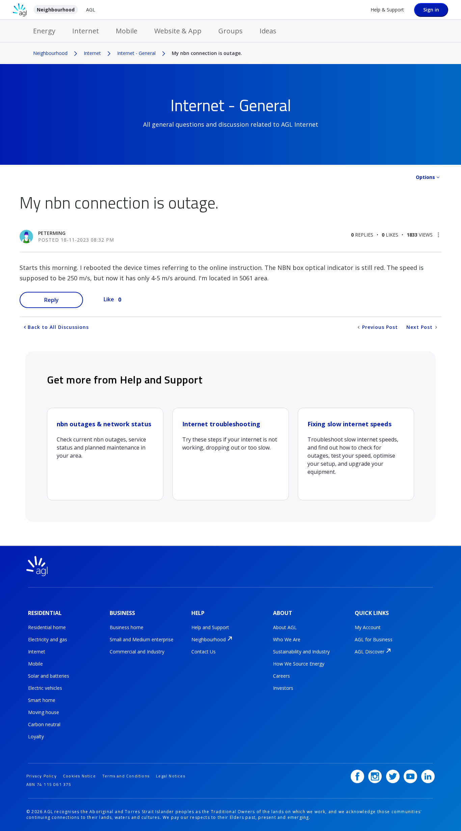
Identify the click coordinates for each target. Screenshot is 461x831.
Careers (281, 676)
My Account (368, 627)
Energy (44, 30)
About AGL (285, 627)
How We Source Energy (298, 663)
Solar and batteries (48, 676)
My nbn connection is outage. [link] (207, 53)
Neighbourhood (56, 9)
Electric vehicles (45, 688)
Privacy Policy (41, 776)
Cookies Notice (79, 776)
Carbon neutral (44, 724)
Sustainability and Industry (301, 651)
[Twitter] (393, 776)
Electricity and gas (47, 639)
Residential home (47, 627)
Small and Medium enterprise (141, 639)
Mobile (126, 30)
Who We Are (286, 639)
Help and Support (210, 627)
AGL (90, 9)
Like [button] (109, 299)
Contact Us (203, 651)
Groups (230, 30)
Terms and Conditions (126, 776)
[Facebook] (357, 776)
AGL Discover (369, 651)
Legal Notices (170, 776)
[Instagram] (375, 776)
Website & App (177, 30)
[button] (438, 235)
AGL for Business (373, 639)
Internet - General (136, 53)
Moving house (43, 712)
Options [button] (425, 177)
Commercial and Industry (137, 651)
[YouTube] (410, 776)
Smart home (41, 700)
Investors (283, 688)
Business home (126, 627)
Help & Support (387, 9)
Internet (85, 30)
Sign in (431, 9)
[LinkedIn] (428, 776)
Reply (51, 300)
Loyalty (36, 736)
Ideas (268, 30)
